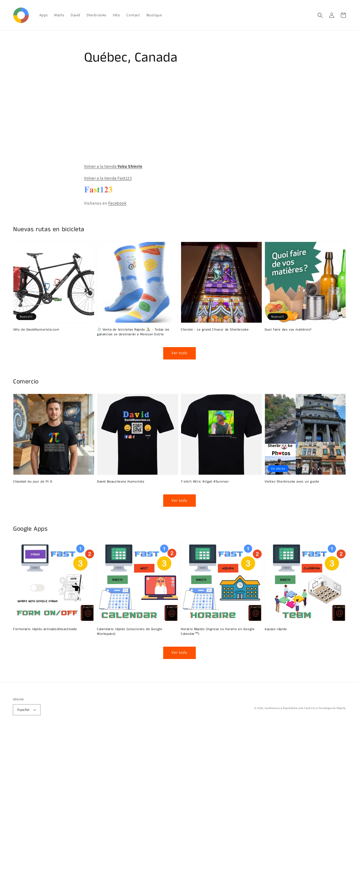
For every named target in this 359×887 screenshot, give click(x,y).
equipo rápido (276, 629)
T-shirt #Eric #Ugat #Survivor (205, 481)
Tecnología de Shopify (332, 708)
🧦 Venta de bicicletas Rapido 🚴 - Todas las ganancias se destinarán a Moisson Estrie (133, 332)
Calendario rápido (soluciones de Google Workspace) (129, 631)
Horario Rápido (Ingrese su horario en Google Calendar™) (217, 631)
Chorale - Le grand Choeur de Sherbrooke (215, 329)
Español (23, 709)
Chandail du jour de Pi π (32, 481)
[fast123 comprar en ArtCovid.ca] (98, 191)
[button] (320, 15)
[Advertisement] (157, 808)
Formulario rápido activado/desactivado (45, 629)
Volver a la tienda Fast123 (108, 178)
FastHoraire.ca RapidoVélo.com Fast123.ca (291, 708)
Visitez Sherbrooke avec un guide (292, 481)
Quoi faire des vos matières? (288, 329)
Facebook (117, 203)
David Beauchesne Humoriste (121, 481)
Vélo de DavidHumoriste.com (36, 329)
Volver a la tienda (113, 166)
